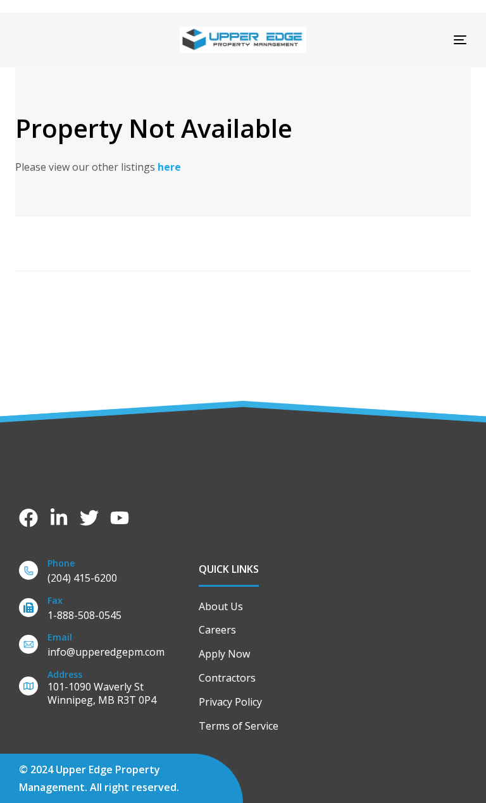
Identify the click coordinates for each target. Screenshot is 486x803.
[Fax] (102, 610)
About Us (221, 606)
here (169, 167)
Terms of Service (238, 726)
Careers (217, 630)
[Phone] (102, 573)
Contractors (227, 678)
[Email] (102, 647)
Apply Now (224, 654)
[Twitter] (89, 517)
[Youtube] (119, 517)
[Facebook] (28, 517)
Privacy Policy (230, 702)
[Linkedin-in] (58, 517)
